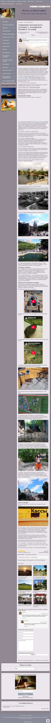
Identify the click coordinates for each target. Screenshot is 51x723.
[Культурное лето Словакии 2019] (25, 599)
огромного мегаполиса (39, 121)
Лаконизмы (6, 46)
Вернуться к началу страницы (42, 660)
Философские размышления (6, 77)
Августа (23, 612)
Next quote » (44, 708)
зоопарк (26, 554)
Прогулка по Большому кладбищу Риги (24, 33)
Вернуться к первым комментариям (25, 660)
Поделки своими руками (7, 60)
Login (48, 6)
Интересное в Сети (8, 37)
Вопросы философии (8, 34)
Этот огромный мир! (33, 557)
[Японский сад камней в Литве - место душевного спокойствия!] (40, 570)
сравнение (34, 554)
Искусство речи (7, 70)
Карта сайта (19, 3)
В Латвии (5, 21)
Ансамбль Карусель (8, 24)
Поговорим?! (6, 52)
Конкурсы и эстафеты (6, 56)
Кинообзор (6, 40)
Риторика (5, 67)
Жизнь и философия (34, 10)
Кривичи (5, 28)
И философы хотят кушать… (7, 3)
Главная (3, 1)
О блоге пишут (39, 1)
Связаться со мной (21, 1)
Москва (30, 554)
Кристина (24, 38)
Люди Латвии (31, 1)
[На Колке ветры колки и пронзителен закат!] (25, 570)
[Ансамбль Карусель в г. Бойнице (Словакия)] (40, 584)
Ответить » (24, 617)
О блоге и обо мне (11, 1)
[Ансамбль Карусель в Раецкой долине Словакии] (25, 584)
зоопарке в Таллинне (28, 77)
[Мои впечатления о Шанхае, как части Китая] (40, 599)
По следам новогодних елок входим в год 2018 (41, 33)
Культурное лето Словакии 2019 (24, 605)
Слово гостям (6, 73)
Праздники (6, 64)
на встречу (32, 475)
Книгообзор (6, 43)
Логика (5, 49)
